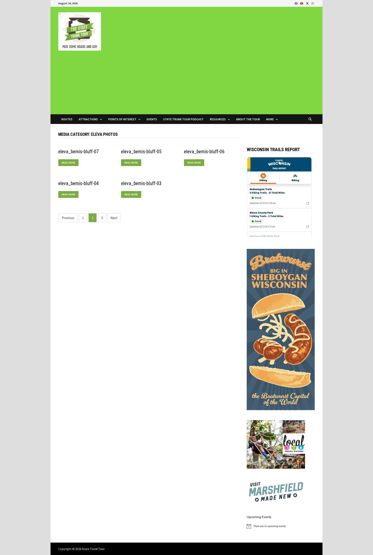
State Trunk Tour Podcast (183, 119)
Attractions (88, 119)
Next (113, 218)
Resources (218, 119)
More (270, 119)
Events (152, 119)
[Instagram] (312, 3)
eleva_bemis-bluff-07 (78, 151)
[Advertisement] (186, 85)
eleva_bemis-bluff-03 (141, 183)
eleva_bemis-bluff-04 (78, 183)
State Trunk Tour (93, 549)
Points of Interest (122, 119)
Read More (69, 162)
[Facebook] (296, 3)
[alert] (281, 526)
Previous (68, 218)
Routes (66, 119)
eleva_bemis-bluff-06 (204, 151)
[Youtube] (302, 3)
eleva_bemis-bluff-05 (141, 151)
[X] (307, 3)
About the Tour (248, 119)
